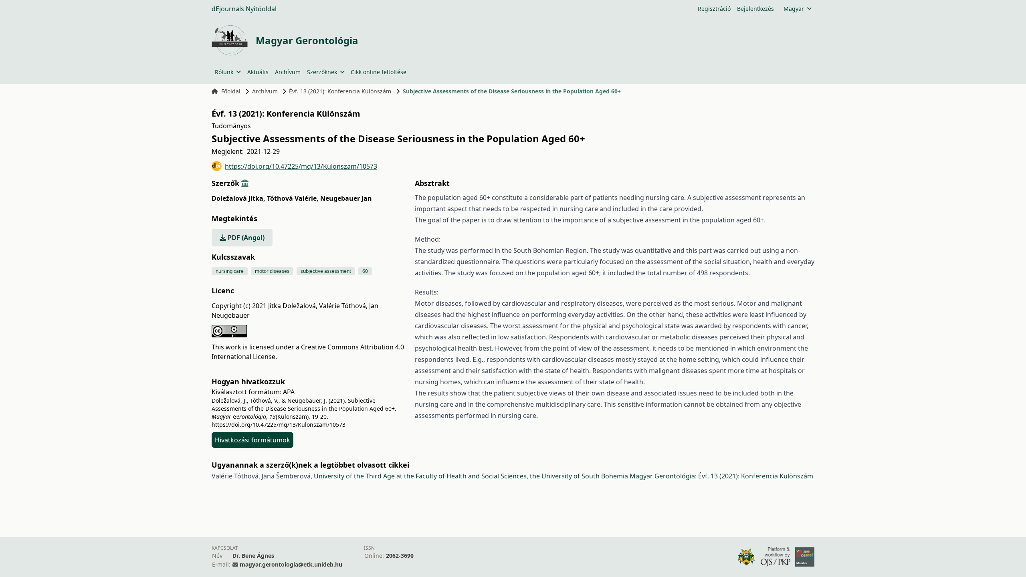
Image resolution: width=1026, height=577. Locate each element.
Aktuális (258, 72)
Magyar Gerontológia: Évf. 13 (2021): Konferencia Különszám (721, 476)
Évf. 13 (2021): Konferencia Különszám (340, 91)
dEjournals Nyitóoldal (244, 8)
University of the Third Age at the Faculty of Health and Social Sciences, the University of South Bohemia (472, 476)
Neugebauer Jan (346, 198)
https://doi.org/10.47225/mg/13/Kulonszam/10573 (301, 166)
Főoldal (230, 91)
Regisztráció (714, 8)
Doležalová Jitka (238, 198)
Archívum (288, 72)
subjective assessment (326, 271)
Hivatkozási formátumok (252, 440)
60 (365, 271)
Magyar (794, 8)
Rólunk (224, 72)
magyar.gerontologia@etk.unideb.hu (291, 564)
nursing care (230, 271)
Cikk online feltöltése (378, 72)
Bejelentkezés (755, 8)
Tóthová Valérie (293, 198)
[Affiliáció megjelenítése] (244, 183)
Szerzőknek (322, 72)
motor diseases (272, 271)
